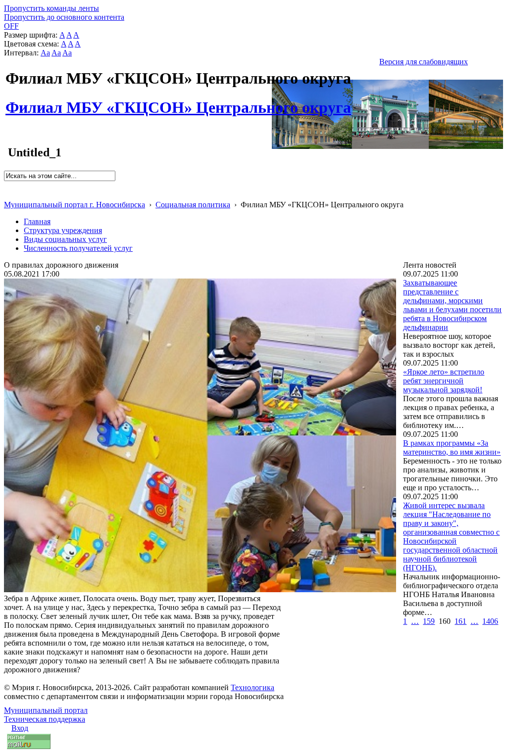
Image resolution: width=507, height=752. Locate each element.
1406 (490, 621)
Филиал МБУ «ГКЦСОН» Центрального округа (178, 101)
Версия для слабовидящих (423, 61)
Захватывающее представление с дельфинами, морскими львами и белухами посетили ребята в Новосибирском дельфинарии (452, 305)
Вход (19, 728)
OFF (11, 26)
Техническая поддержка (44, 719)
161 (460, 621)
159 (429, 621)
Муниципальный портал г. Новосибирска (74, 204)
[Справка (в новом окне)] (8, 194)
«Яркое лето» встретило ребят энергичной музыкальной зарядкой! (443, 381)
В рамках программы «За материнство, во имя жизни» (452, 447)
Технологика (252, 687)
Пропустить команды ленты (51, 8)
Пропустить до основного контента (64, 17)
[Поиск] (7, 185)
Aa (45, 52)
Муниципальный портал (46, 710)
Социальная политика (192, 204)
